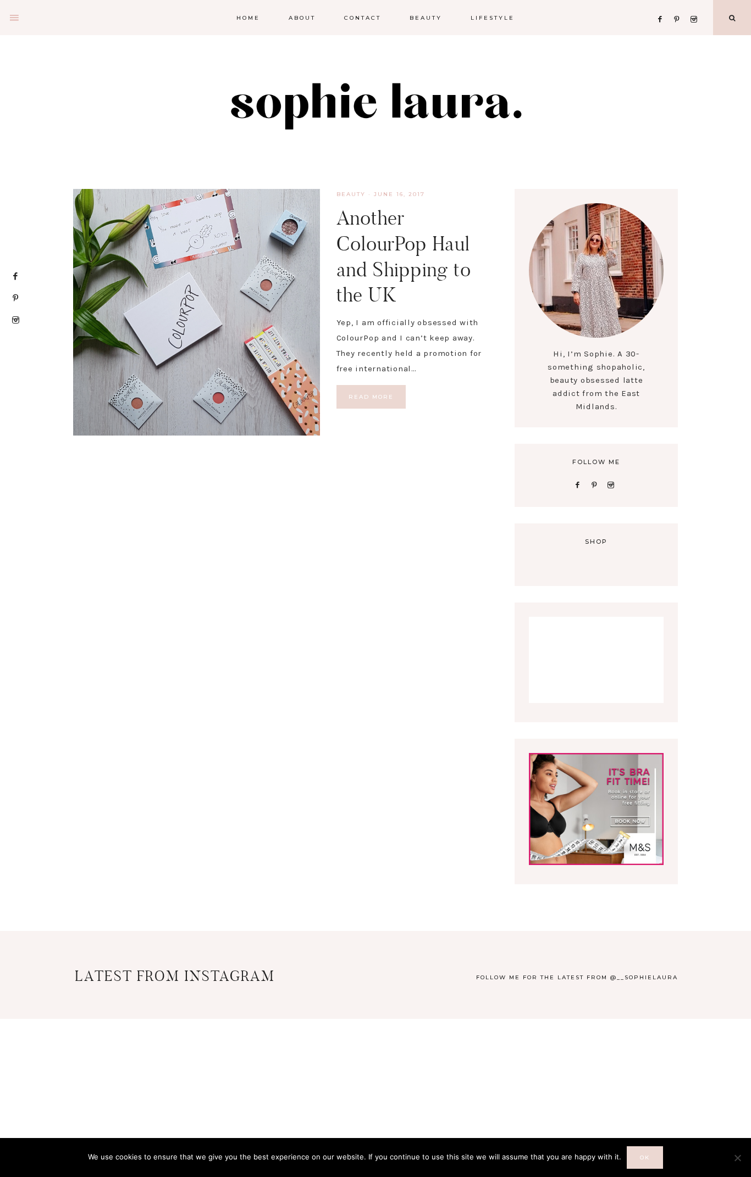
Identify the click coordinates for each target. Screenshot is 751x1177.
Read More (371, 396)
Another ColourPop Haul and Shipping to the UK (403, 256)
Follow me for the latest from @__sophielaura (577, 977)
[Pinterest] (680, 5)
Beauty (351, 194)
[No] (737, 1157)
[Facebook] (663, 5)
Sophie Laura (375, 104)
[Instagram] (696, 5)
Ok (645, 1157)
